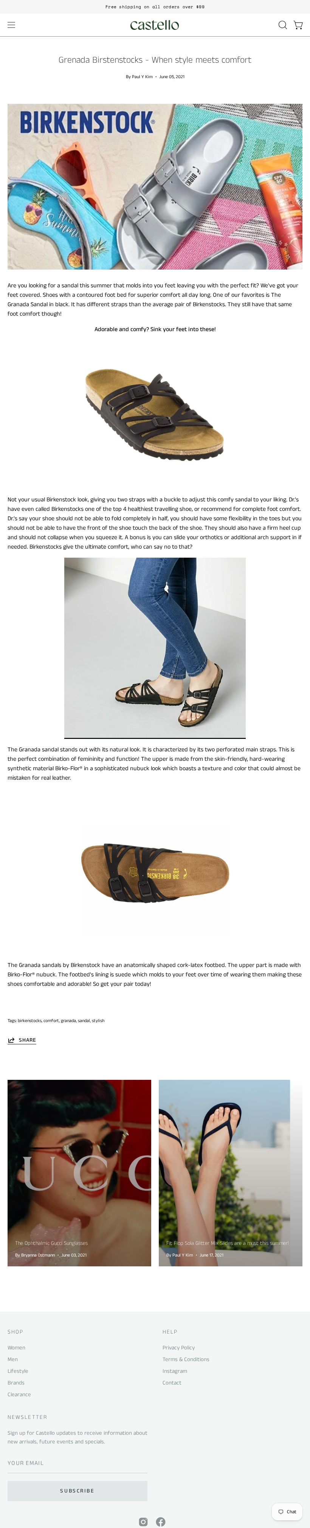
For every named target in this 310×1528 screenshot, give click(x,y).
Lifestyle (18, 1371)
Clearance (19, 1394)
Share (27, 1040)
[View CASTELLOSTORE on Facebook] (160, 1522)
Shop (15, 1332)
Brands (16, 1383)
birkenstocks (30, 1021)
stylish (98, 1021)
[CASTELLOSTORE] (155, 25)
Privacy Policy (179, 1348)
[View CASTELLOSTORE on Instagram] (143, 1522)
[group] (155, 7)
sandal (84, 1021)
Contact (172, 1383)
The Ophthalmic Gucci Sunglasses (51, 1243)
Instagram (175, 1371)
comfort (51, 1021)
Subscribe (77, 1491)
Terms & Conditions (186, 1359)
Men (13, 1359)
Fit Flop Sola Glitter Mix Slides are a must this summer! (227, 1243)
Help (170, 1332)
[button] (282, 25)
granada (68, 1021)
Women (16, 1348)
